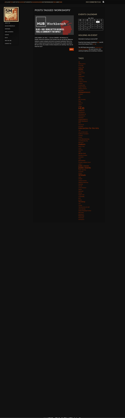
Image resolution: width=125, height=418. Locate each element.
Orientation (81, 157)
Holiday (80, 106)
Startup (80, 193)
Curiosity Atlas (81, 85)
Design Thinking (82, 86)
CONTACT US (8, 43)
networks (80, 149)
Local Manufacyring (83, 140)
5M (79, 62)
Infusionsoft (81, 124)
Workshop (81, 216)
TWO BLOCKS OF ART (84, 207)
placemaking (81, 160)
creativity (80, 83)
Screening (80, 171)
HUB (81, 108)
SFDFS (80, 173)
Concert (80, 78)
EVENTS (7, 34)
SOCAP (80, 186)
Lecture (80, 137)
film (79, 97)
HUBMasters (81, 110)
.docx (94, 44)
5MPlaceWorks (9, 31)
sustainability (81, 196)
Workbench (81, 214)
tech (79, 198)
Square (80, 189)
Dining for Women (82, 88)
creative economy (82, 81)
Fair (79, 96)
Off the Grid (82, 153)
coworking (80, 79)
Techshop (81, 202)
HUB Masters (81, 112)
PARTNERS (7, 28)
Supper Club (81, 194)
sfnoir (79, 177)
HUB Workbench (83, 121)
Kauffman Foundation (83, 133)
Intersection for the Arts (88, 128)
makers (81, 144)
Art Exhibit (80, 65)
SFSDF (80, 179)
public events (84, 167)
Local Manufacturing (83, 139)
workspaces (81, 219)
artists (80, 69)
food (79, 101)
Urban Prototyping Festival (84, 210)
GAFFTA (80, 103)
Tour (79, 203)
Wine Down (81, 212)
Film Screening (81, 99)
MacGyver (80, 142)
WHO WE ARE (8, 40)
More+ (71, 49)
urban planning (81, 208)
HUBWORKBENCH (83, 119)
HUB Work (80, 117)
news (79, 151)
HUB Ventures (81, 115)
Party (79, 158)
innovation (80, 126)
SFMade (82, 175)
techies (80, 200)
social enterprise (82, 187)
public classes (83, 166)
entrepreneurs (84, 92)
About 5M (7, 23)
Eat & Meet (81, 90)
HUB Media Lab (82, 114)
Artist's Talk (81, 67)
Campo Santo (81, 72)
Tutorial (80, 205)
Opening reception (82, 155)
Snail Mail (80, 184)
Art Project (80, 71)
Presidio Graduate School (84, 162)
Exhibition (80, 94)
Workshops (81, 217)
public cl (80, 164)
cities (79, 74)
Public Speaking (82, 169)
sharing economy (82, 180)
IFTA (79, 123)
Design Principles (10, 25)
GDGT (80, 104)
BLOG (6, 37)
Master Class (81, 146)
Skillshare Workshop (83, 182)
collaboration (81, 76)
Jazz (79, 130)
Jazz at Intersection (83, 132)
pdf (98, 42)
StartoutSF (80, 191)
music (79, 148)
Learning (80, 135)
